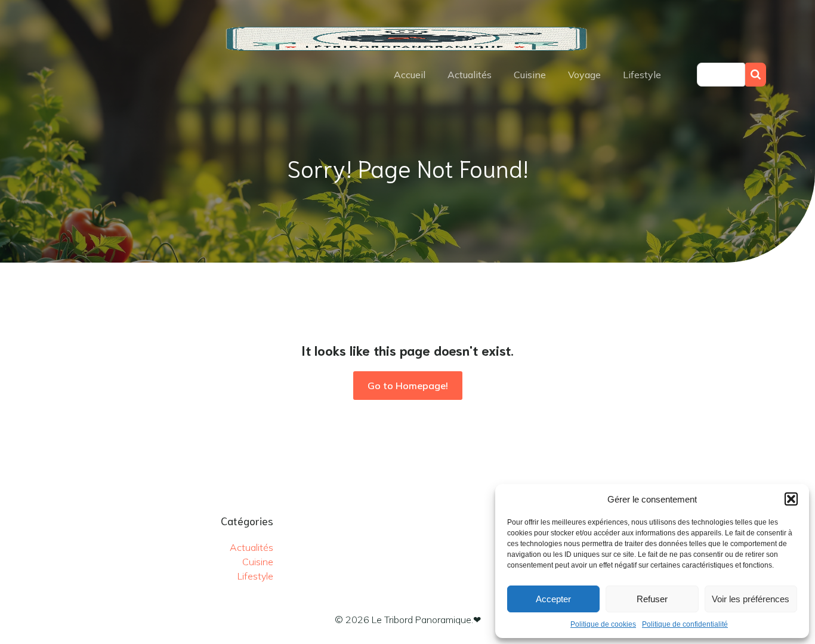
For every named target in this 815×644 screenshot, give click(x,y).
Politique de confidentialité (685, 624)
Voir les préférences (750, 599)
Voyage (584, 75)
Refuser (652, 599)
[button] (791, 499)
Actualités (469, 75)
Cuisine (530, 75)
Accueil (409, 75)
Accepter (553, 599)
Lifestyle (642, 75)
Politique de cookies (603, 624)
